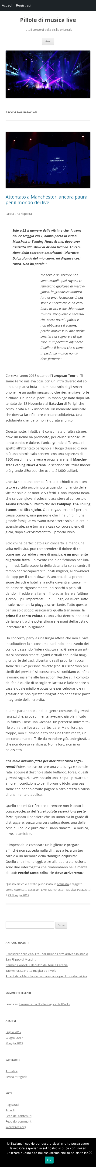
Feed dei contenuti (18, 1116)
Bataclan (34, 889)
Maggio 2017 (14, 1043)
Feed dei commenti (19, 1121)
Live (44, 889)
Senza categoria (16, 1077)
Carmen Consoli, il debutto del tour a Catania (37, 965)
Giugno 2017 (14, 1037)
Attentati (20, 889)
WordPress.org (16, 1127)
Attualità (63, 884)
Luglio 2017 (13, 1032)
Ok (49, 1160)
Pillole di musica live (48, 20)
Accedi (10, 1110)
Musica (71, 889)
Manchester (56, 889)
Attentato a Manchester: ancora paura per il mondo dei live (46, 200)
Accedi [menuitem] (7, 5)
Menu (48, 41)
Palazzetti (83, 889)
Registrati (12, 1105)
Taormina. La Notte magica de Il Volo (31, 970)
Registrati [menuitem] (23, 5)
